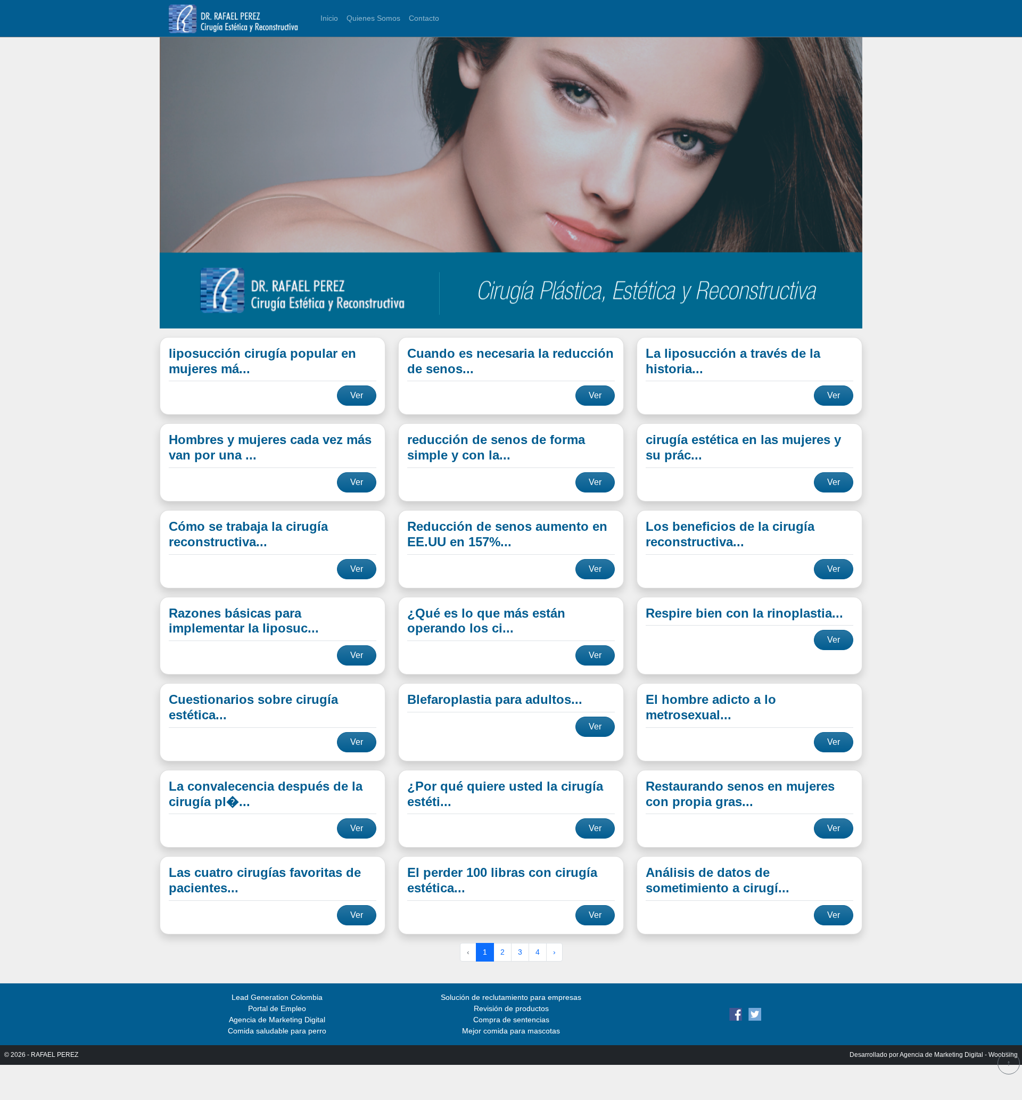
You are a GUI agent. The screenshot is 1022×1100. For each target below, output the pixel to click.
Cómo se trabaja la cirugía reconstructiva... (248, 534)
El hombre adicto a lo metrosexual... (711, 707)
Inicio (329, 18)
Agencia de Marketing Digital (277, 1019)
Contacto (424, 18)
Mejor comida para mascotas (511, 1031)
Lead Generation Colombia (277, 997)
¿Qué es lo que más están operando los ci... (486, 621)
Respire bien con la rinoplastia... (744, 613)
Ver (356, 395)
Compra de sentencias (511, 1019)
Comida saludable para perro (277, 1031)
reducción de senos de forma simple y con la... (496, 447)
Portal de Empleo (277, 1008)
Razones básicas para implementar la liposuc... (244, 621)
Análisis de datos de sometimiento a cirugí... (717, 880)
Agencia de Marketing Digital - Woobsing (959, 1054)
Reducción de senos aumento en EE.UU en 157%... (507, 534)
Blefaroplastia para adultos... (494, 699)
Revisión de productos (511, 1008)
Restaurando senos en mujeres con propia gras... (740, 794)
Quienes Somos (373, 18)
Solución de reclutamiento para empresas (511, 997)
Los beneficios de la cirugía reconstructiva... (730, 534)
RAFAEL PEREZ (54, 1054)
